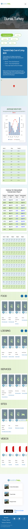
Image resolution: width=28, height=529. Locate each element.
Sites (4, 43)
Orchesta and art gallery (6, 431)
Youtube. (3, 464)
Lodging (5, 39)
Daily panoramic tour (19, 393)
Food (18, 35)
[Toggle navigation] (25, 4)
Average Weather (7, 35)
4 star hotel (17, 356)
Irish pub (16, 323)
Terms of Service (6, 522)
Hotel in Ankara (12, 356)
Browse (6, 517)
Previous (22, 296)
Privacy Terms (6, 520)
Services (14, 39)
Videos (12, 43)
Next (26, 296)
